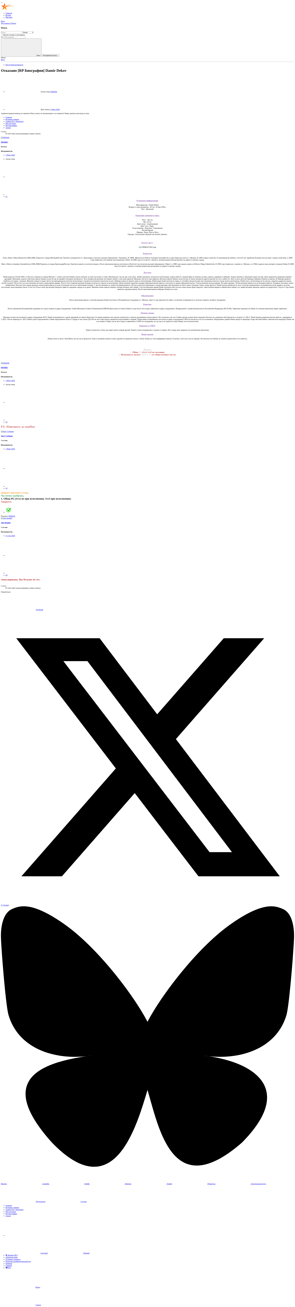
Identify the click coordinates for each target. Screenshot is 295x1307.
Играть (8, 15)
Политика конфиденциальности (18, 1261)
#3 (6, 488)
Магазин (9, 17)
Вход (3, 60)
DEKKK (53, 92)
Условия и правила (13, 1259)
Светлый (44, 1253)
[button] (23, 1235)
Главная (9, 13)
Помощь (9, 1264)
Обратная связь (12, 1257)
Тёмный (86, 1253)
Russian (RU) (12, 1255)
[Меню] (2, 2)
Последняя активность (14, 65)
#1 (6, 197)
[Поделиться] (23, 177)
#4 (6, 575)
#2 (6, 422)
